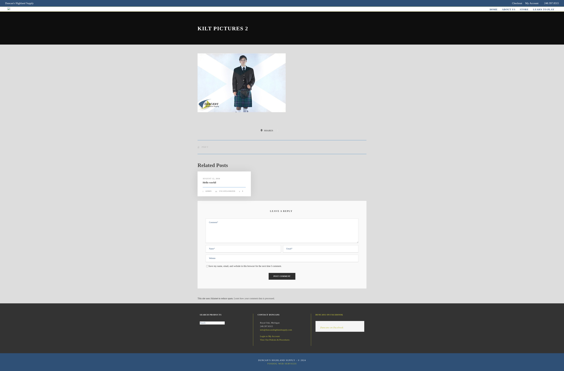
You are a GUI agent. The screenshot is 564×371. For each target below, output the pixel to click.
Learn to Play (543, 9)
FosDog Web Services (282, 364)
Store (524, 9)
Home (494, 9)
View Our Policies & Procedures (274, 340)
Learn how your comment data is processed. (254, 298)
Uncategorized (227, 191)
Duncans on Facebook (329, 315)
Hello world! (209, 182)
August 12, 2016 (211, 179)
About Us (508, 9)
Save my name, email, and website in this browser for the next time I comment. (245, 266)
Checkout (517, 3)
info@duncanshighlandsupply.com (276, 330)
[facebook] (46, 3)
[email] (40, 3)
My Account (531, 3)
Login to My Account (270, 336)
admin (208, 191)
